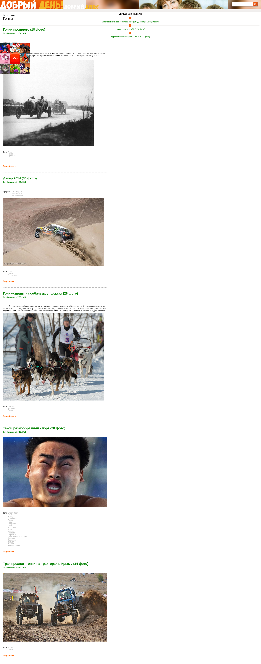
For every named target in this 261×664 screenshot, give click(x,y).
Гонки (10, 154)
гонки (57, 55)
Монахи (11, 531)
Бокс (10, 515)
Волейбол (12, 518)
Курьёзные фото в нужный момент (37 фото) (130, 37)
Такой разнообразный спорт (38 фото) (34, 428)
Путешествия (17, 195)
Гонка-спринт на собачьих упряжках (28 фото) (40, 293)
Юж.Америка (16, 192)
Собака (11, 406)
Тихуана (11, 538)
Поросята (12, 535)
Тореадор (12, 540)
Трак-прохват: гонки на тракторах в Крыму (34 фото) (45, 564)
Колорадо (12, 527)
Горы (10, 522)
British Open (13, 513)
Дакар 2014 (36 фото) (20, 178)
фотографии (49, 53)
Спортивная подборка (17, 536)
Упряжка (11, 408)
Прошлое (12, 156)
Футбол (11, 542)
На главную (8, 15)
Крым (10, 647)
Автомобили (16, 193)
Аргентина (12, 275)
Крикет (11, 529)
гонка (55, 311)
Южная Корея (14, 545)
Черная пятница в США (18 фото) (130, 29)
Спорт (14, 43)
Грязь (10, 526)
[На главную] (31, 4)
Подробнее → (9, 166)
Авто (10, 152)
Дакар (10, 272)
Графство (12, 524)
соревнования (9, 311)
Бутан (10, 516)
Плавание (12, 533)
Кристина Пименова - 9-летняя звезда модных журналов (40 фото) (130, 22)
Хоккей (11, 544)
